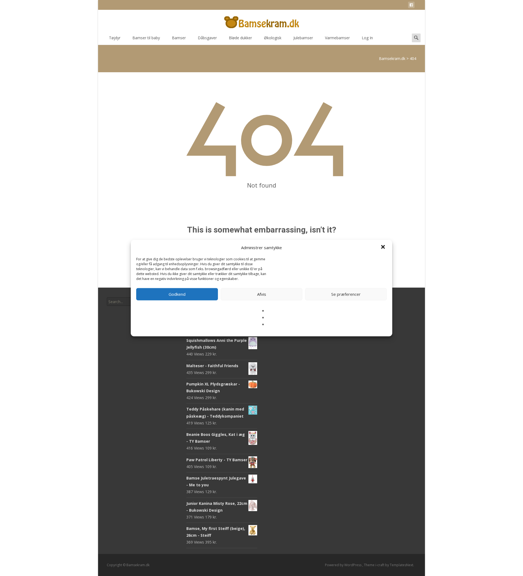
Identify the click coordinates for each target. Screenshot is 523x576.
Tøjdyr (114, 37)
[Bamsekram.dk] (261, 21)
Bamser (179, 37)
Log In (367, 37)
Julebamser (303, 37)
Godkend (177, 294)
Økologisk (272, 37)
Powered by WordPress (343, 565)
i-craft (380, 565)
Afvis (261, 294)
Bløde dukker (240, 37)
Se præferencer (346, 294)
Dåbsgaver (207, 37)
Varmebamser (337, 37)
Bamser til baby (146, 37)
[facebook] (411, 5)
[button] (383, 247)
